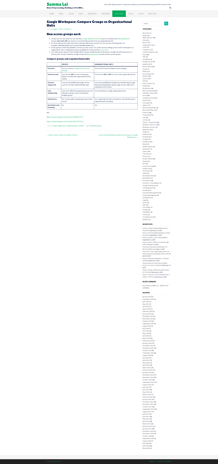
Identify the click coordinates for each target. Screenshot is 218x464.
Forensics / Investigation (151, 183)
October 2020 (147, 436)
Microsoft (92, 14)
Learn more (104, 50)
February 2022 (147, 397)
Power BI (146, 113)
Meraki (145, 144)
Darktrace (146, 134)
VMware (145, 219)
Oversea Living (148, 166)
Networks (106, 14)
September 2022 (148, 382)
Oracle (145, 69)
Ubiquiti (145, 161)
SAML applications (123, 39)
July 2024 (146, 328)
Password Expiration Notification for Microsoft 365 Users (155, 248)
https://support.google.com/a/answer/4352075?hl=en (65, 121)
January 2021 (147, 429)
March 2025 (146, 309)
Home (51, 14)
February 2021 (147, 426)
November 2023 (148, 348)
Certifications (147, 45)
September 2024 (148, 324)
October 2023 (147, 350)
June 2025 (146, 302)
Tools (144, 202)
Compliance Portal (149, 98)
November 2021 (148, 404)
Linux (81, 14)
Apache (145, 76)
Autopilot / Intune (148, 93)
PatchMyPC (146, 212)
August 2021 (147, 412)
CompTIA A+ (147, 50)
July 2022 (146, 387)
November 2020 (148, 434)
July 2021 (146, 414)
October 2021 (147, 407)
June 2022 (146, 390)
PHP (144, 81)
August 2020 (147, 441)
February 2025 (147, 311)
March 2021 (146, 424)
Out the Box (57, 461)
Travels (145, 215)
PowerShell (146, 115)
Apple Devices (147, 38)
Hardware (146, 142)
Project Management (150, 195)
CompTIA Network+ (149, 52)
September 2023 (148, 353)
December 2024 (148, 316)
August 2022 (147, 385)
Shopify (145, 86)
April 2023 (146, 365)
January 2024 (147, 343)
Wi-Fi (144, 164)
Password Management (151, 193)
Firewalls (146, 137)
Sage (144, 200)
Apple (61, 14)
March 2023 (146, 368)
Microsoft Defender (149, 108)
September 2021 (148, 409)
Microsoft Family (148, 91)
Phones (145, 156)
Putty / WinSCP (148, 83)
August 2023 (147, 355)
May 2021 (146, 419)
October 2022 (147, 380)
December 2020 (148, 431)
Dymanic (146, 100)
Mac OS (145, 42)
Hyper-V (145, 105)
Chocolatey (146, 207)
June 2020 (146, 446)
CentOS (145, 79)
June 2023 (146, 360)
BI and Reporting (148, 176)
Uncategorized (148, 217)
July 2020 (146, 443)
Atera (144, 205)
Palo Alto (146, 154)
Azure (145, 95)
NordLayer (146, 149)
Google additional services (91, 39)
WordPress (146, 88)
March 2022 (146, 394)
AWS (144, 57)
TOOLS (130, 14)
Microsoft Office (148, 110)
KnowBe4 (146, 190)
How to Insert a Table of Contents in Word (62, 135)
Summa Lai (57, 4)
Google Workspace (72, 126)
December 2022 (148, 375)
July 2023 (146, 358)
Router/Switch (147, 159)
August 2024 (147, 326)
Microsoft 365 (147, 66)
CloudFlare (146, 59)
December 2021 (148, 402)
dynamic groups (93, 54)
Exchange (146, 103)
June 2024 (146, 331)
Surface (145, 120)
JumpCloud (146, 64)
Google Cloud (62, 126)
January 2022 (147, 399)
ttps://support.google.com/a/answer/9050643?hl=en (65, 117)
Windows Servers (149, 127)
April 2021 (146, 421)
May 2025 (146, 304)
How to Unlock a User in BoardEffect (155, 237)
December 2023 (148, 346)
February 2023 (147, 370)
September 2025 (148, 299)
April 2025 (146, 306)
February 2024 (147, 341)
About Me (152, 14)
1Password (146, 171)
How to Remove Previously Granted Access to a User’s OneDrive (155, 264)
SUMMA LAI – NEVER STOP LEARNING (160, 461)
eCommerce (147, 181)
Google (55, 126)
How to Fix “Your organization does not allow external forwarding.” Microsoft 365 (157, 252)
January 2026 (147, 297)
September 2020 (148, 438)
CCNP (144, 47)
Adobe (145, 132)
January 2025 (147, 314)
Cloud (71, 14)
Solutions (119, 14)
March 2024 (146, 338)
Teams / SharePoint (149, 122)
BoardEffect (147, 178)
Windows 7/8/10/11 (149, 125)
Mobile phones (148, 147)
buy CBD (145, 286)
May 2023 (146, 363)
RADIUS (145, 71)
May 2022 (146, 392)
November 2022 (148, 377)
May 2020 (146, 448)
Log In (140, 14)
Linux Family (147, 74)
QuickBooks (147, 198)
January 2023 (147, 372)
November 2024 (148, 319)
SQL (144, 117)
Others (145, 151)
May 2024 (146, 333)
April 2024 (146, 336)
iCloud (145, 40)
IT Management (148, 188)
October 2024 (147, 321)
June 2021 (146, 416)
